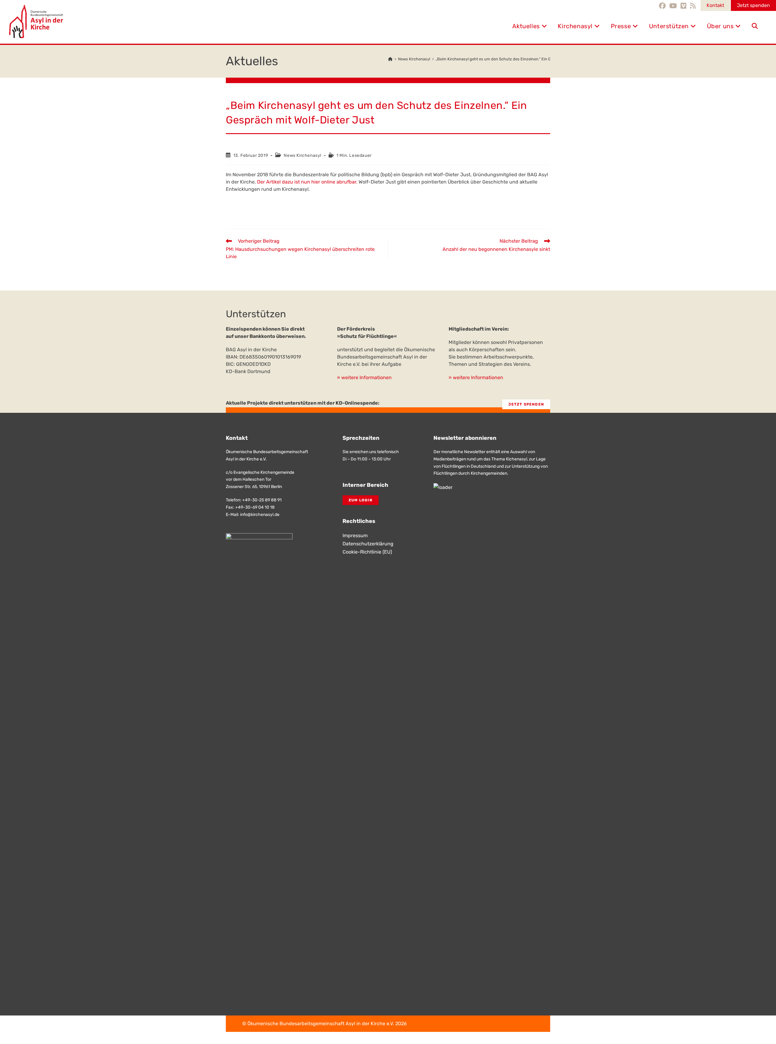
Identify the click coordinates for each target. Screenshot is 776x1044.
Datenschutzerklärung (368, 544)
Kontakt (715, 5)
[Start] (390, 59)
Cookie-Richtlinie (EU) (367, 552)
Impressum (355, 535)
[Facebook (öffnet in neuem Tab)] (663, 5)
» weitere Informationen (364, 377)
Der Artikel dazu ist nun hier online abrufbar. (308, 182)
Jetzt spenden (753, 5)
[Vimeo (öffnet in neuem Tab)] (683, 5)
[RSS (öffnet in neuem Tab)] (692, 5)
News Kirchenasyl (302, 155)
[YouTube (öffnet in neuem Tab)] (673, 5)
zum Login (361, 500)
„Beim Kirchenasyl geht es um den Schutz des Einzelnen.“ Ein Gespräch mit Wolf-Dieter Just (519, 59)
